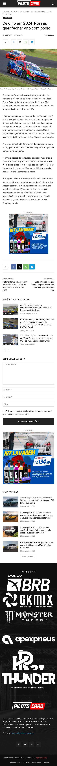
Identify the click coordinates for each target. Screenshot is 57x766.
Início (5, 11)
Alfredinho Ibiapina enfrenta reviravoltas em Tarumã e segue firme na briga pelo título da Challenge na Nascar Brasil (37, 338)
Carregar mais (27, 557)
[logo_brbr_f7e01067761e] (28, 583)
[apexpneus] (28, 639)
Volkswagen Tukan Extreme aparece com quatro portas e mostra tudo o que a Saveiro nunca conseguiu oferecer (36, 515)
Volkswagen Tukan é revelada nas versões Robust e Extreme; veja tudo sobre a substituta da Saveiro (35, 530)
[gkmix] (28, 600)
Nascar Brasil (13, 11)
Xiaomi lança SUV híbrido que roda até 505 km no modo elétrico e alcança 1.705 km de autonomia (37, 500)
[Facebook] (13, 42)
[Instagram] (25, 744)
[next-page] (8, 349)
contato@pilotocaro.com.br (22, 733)
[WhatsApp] (25, 42)
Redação (50, 35)
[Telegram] (32, 42)
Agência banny (41, 758)
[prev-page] (4, 349)
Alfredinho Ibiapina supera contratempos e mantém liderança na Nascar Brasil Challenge (36, 307)
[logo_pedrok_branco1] (28, 660)
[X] (19, 42)
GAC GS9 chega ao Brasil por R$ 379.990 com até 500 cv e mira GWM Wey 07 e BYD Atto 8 (37, 545)
